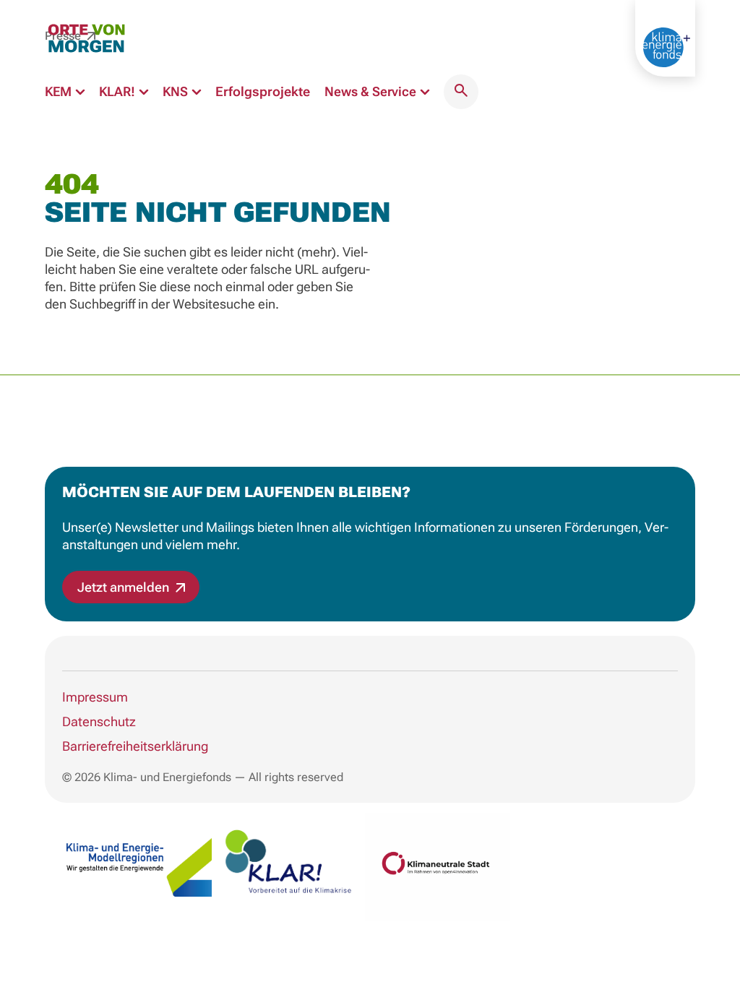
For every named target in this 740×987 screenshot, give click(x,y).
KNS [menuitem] (177, 91)
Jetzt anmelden (124, 587)
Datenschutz (99, 721)
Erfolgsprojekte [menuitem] (262, 91)
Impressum (95, 696)
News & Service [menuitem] (371, 91)
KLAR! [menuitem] (118, 91)
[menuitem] (461, 91)
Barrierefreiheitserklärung (135, 746)
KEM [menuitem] (59, 91)
